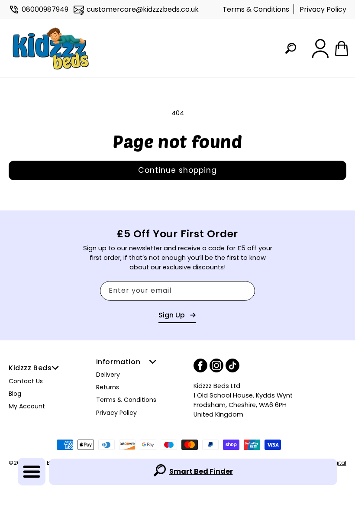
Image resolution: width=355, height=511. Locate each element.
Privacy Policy (323, 9)
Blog (15, 393)
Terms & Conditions (256, 9)
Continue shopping (177, 170)
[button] (31, 471)
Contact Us (26, 381)
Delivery (108, 374)
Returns (107, 387)
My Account (27, 406)
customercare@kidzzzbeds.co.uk (143, 9)
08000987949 (45, 9)
